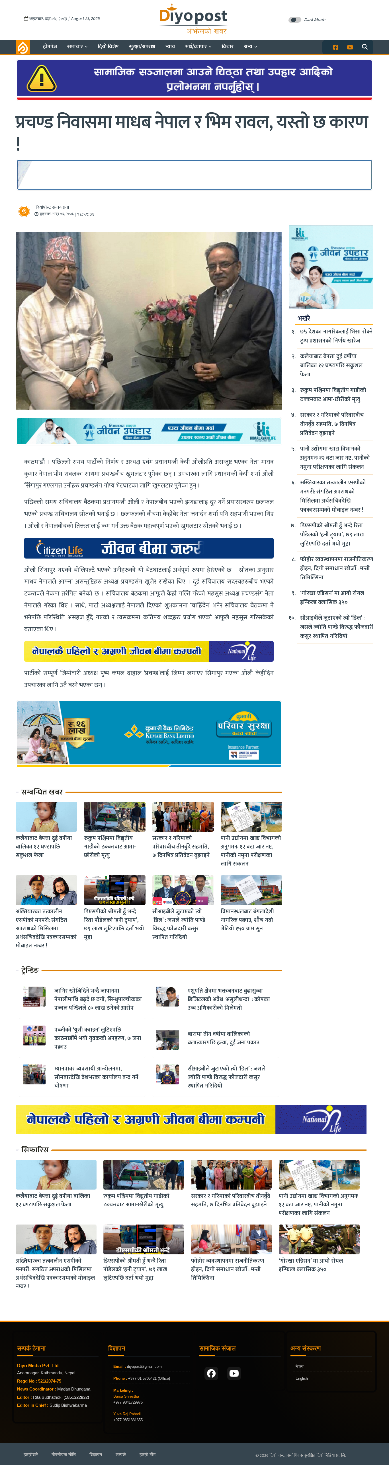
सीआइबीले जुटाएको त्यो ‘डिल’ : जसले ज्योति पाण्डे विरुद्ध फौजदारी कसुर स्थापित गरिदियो (178, 924)
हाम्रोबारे (31, 1454)
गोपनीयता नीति (64, 1454)
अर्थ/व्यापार (196, 46)
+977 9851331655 (128, 1420)
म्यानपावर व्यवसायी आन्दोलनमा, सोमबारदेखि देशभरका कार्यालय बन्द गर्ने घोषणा (96, 1077)
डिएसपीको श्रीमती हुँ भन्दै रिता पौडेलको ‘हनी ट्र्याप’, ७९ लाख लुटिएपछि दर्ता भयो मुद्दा (114, 924)
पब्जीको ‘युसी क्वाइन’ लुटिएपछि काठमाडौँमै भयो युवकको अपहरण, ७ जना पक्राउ (97, 1038)
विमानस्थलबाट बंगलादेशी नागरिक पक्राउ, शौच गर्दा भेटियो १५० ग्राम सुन (247, 920)
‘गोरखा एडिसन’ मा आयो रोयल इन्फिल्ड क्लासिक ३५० (332, 597)
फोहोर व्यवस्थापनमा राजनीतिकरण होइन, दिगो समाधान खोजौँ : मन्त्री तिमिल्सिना (336, 568)
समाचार (75, 46)
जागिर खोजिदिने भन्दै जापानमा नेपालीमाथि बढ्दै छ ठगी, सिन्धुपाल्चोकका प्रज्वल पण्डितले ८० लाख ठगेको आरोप (98, 999)
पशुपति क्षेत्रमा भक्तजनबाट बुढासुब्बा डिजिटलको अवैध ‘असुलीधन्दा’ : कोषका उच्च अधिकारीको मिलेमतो (229, 999)
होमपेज (50, 46)
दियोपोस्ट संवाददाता (52, 207)
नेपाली (300, 1366)
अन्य (248, 46)
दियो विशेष (108, 46)
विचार (228, 46)
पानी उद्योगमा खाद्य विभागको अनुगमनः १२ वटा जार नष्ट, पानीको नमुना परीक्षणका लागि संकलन (251, 851)
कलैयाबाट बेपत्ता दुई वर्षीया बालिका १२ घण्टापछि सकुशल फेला (44, 846)
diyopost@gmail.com (144, 1366)
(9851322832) (76, 1397)
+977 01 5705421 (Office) (148, 1378)
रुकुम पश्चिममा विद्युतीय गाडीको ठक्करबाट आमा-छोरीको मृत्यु (110, 846)
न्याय (170, 46)
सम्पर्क (121, 1454)
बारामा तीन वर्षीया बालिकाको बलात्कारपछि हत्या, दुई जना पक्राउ (223, 1038)
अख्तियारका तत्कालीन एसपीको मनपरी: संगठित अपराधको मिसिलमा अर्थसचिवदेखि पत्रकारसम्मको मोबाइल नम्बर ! (46, 929)
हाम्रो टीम (147, 1454)
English (302, 1378)
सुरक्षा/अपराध (142, 46)
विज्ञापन (95, 1454)
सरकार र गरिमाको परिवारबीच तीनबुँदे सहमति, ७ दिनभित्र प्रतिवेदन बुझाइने (181, 846)
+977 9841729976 (128, 1402)
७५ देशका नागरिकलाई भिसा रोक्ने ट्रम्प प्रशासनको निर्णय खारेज (336, 336)
